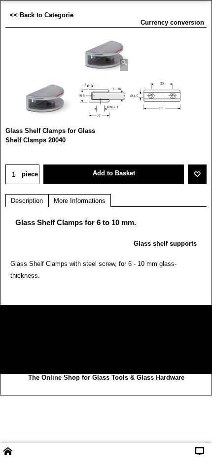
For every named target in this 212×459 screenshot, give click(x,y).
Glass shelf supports (165, 243)
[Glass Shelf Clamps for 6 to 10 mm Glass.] (106, 55)
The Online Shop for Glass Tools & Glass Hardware (106, 377)
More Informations (80, 200)
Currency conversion (172, 22)
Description (27, 200)
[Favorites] (197, 174)
